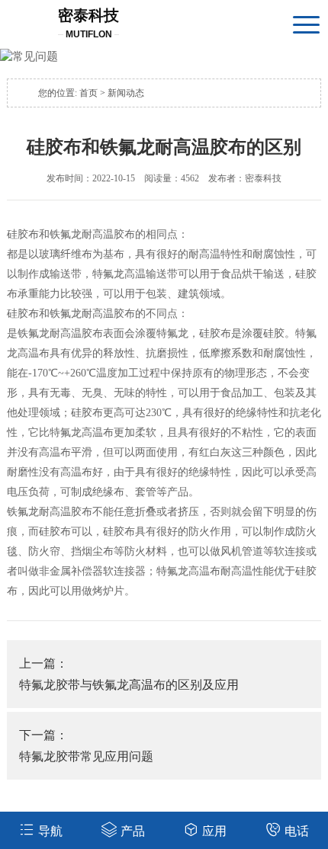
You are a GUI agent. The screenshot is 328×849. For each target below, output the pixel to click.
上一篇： (129, 674)
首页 (88, 93)
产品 (133, 831)
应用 (214, 831)
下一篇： (86, 746)
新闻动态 (126, 93)
